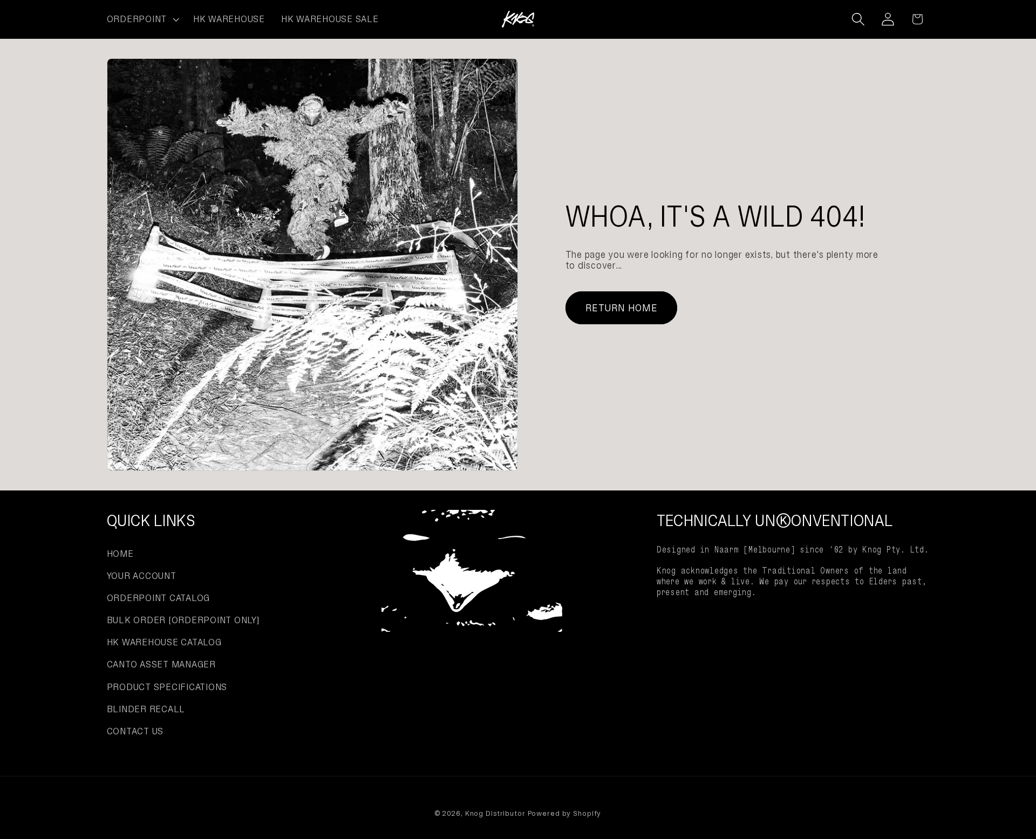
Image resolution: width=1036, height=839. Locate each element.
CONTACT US (135, 731)
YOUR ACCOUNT (141, 576)
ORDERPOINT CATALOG (158, 598)
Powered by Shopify (565, 813)
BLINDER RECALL (146, 709)
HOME (120, 554)
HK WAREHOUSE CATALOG (164, 642)
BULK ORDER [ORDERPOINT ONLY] (183, 620)
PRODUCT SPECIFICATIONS (167, 687)
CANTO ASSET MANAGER (161, 664)
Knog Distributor (495, 813)
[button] (142, 19)
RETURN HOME (621, 308)
